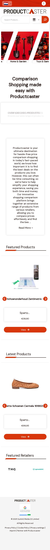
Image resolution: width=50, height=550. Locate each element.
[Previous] (4, 47)
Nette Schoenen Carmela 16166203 (25, 405)
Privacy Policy (10, 528)
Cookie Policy (23, 528)
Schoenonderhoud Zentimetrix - (25, 298)
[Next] (45, 47)
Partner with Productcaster (28, 530)
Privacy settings (37, 528)
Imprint (13, 530)
